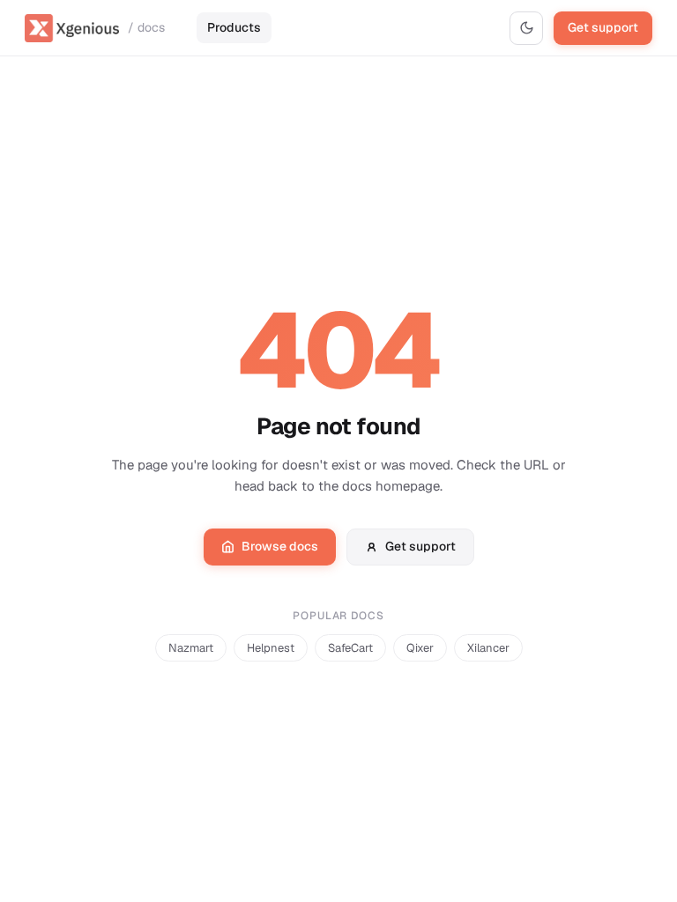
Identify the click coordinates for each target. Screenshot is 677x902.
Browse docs (280, 546)
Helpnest (270, 647)
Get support (603, 27)
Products (234, 27)
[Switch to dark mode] (526, 28)
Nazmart (190, 647)
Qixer (420, 647)
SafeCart (350, 647)
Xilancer (488, 647)
